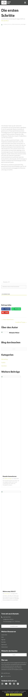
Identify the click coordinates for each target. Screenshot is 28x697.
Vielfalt (3, 362)
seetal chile (4, 634)
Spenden (3, 642)
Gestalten (4, 366)
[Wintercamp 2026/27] (11, 540)
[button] (14, 626)
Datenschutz (4, 647)
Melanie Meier (5, 20)
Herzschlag (4, 359)
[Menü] (25, 2)
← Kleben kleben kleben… (7, 319)
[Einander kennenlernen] (11, 425)
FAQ (2, 637)
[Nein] (26, 693)
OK (7, 694)
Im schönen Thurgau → (21, 322)
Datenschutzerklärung (15, 694)
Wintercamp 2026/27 (9, 591)
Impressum (4, 644)
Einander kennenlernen (9, 476)
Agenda (3, 639)
